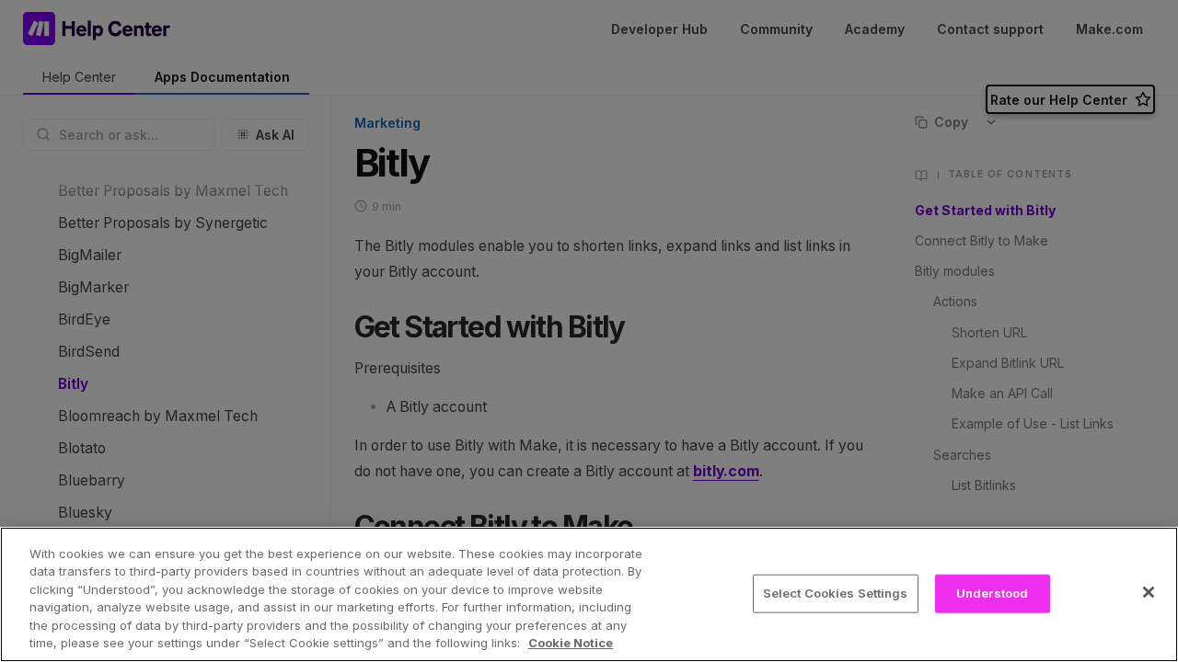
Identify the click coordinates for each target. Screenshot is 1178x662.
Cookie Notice (570, 642)
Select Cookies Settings (835, 593)
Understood (992, 593)
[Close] (1148, 592)
